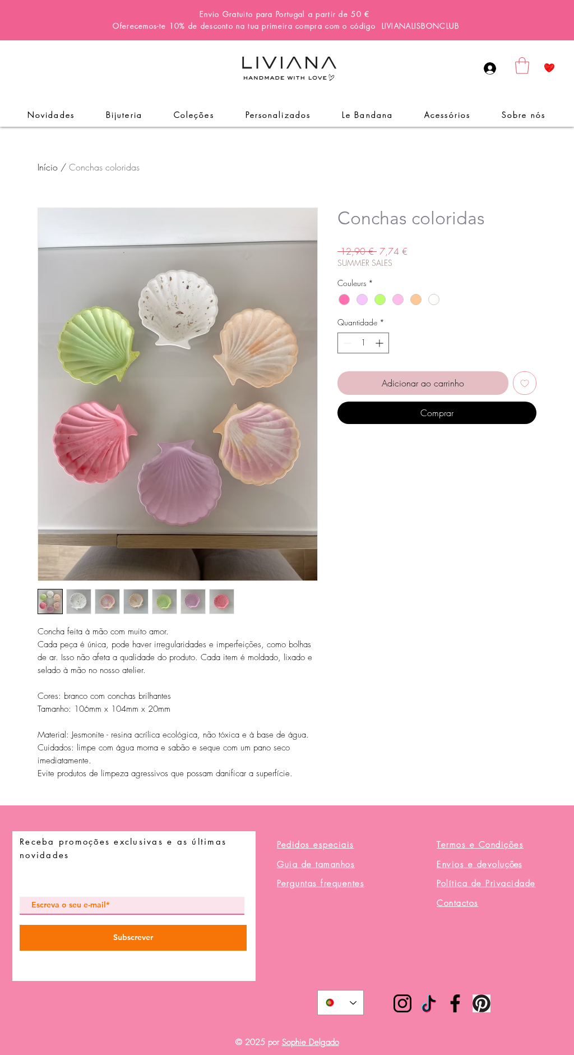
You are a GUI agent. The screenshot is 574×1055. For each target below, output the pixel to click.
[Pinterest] (481, 1003)
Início (48, 167)
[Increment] (380, 343)
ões (479, 864)
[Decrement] (346, 343)
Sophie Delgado (310, 1042)
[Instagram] (402, 1003)
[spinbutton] (363, 343)
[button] (522, 65)
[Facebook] (455, 1003)
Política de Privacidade (486, 883)
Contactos (458, 903)
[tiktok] (429, 1003)
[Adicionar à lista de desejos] (524, 383)
